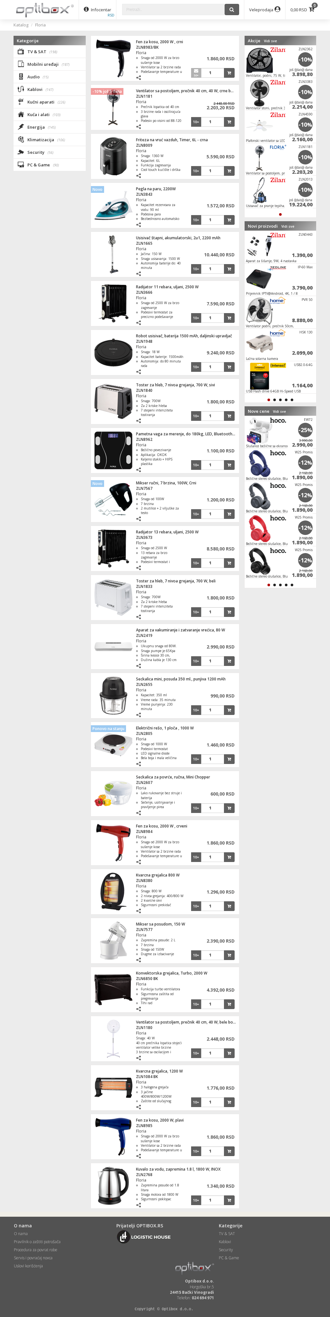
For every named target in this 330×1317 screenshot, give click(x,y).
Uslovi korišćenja (28, 1266)
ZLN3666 (144, 292)
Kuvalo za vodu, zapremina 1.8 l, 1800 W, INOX (178, 1169)
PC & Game (42, 165)
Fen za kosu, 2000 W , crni (159, 42)
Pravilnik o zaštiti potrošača (37, 1241)
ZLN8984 (144, 831)
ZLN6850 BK (147, 978)
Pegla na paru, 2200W (156, 189)
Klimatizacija (45, 140)
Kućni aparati (45, 102)
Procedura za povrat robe (35, 1250)
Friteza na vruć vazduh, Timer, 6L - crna (172, 140)
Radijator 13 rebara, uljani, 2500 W (167, 532)
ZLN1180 (144, 1027)
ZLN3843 (144, 194)
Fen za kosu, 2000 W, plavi (160, 1120)
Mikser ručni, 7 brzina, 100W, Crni (166, 483)
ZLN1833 (144, 586)
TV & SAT (41, 51)
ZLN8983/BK (147, 47)
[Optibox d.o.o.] (45, 9)
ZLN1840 (144, 390)
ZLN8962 (144, 439)
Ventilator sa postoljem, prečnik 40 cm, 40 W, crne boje (186, 91)
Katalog (21, 25)
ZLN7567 (144, 488)
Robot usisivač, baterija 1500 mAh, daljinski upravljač (184, 336)
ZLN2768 (144, 1174)
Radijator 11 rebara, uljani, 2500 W (167, 287)
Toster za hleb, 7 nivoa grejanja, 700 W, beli (176, 581)
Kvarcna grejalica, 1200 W (159, 1071)
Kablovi (39, 89)
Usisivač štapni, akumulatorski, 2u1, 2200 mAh (178, 238)
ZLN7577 (144, 929)
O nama (21, 1233)
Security (39, 152)
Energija (41, 127)
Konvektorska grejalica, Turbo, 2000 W (171, 973)
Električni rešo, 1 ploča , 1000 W (165, 728)
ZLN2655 (144, 684)
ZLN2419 (144, 635)
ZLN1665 (144, 243)
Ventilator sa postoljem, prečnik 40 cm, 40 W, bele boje (186, 1022)
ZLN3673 (144, 537)
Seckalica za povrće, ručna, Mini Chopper (173, 777)
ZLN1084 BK (147, 1076)
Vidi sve (270, 41)
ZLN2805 (144, 733)
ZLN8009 (144, 145)
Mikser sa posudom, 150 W (160, 924)
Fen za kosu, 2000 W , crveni (161, 826)
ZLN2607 (144, 782)
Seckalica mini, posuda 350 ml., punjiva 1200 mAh (181, 679)
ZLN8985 (144, 1125)
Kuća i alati (43, 114)
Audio (37, 77)
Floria (40, 25)
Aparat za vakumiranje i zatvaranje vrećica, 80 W (180, 630)
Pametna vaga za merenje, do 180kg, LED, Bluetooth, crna (189, 434)
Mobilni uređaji (48, 64)
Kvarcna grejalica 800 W (158, 875)
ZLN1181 (144, 96)
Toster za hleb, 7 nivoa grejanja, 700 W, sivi (175, 385)
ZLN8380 (144, 880)
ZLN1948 (144, 341)
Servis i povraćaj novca (33, 1258)
